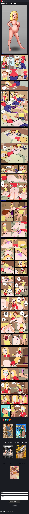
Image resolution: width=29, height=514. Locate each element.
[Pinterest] (3, 420)
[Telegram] (8, 420)
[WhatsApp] (6, 420)
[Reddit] (10, 420)
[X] (1, 420)
